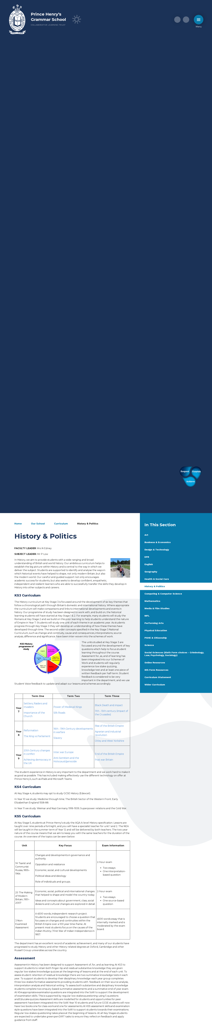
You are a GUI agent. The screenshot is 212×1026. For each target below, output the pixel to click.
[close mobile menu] (198, 19)
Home (18, 523)
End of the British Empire (109, 754)
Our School (38, 523)
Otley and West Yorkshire (109, 740)
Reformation (31, 730)
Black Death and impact (109, 705)
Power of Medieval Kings (68, 707)
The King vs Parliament (37, 736)
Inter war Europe (64, 752)
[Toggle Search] (186, 19)
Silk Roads (59, 712)
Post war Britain (104, 759)
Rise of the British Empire (109, 725)
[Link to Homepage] (17, 19)
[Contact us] (177, 19)
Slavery (58, 738)
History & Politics (87, 523)
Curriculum (61, 523)
